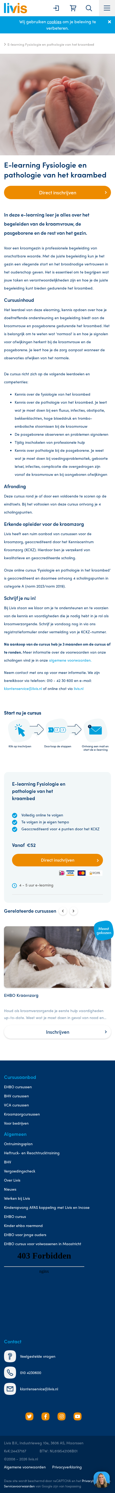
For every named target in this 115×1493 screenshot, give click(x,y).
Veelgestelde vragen (37, 1356)
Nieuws (10, 1189)
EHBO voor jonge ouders (25, 1234)
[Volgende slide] (74, 911)
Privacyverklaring (67, 1466)
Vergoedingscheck (19, 1171)
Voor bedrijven (16, 1123)
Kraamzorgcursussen (22, 1114)
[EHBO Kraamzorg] (57, 982)
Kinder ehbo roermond (23, 1225)
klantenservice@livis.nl (23, 688)
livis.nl (78, 688)
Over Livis (12, 1180)
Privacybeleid (92, 1480)
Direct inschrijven (57, 192)
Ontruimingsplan (18, 1143)
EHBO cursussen (18, 1086)
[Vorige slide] (63, 911)
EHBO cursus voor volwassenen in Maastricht (42, 1243)
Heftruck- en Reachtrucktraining (32, 1152)
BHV (7, 1161)
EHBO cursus (15, 1216)
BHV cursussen (16, 1095)
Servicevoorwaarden (19, 1486)
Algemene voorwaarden (25, 1466)
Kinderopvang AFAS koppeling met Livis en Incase (47, 1207)
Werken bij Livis (17, 1198)
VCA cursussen (16, 1105)
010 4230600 (30, 1372)
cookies (54, 21)
